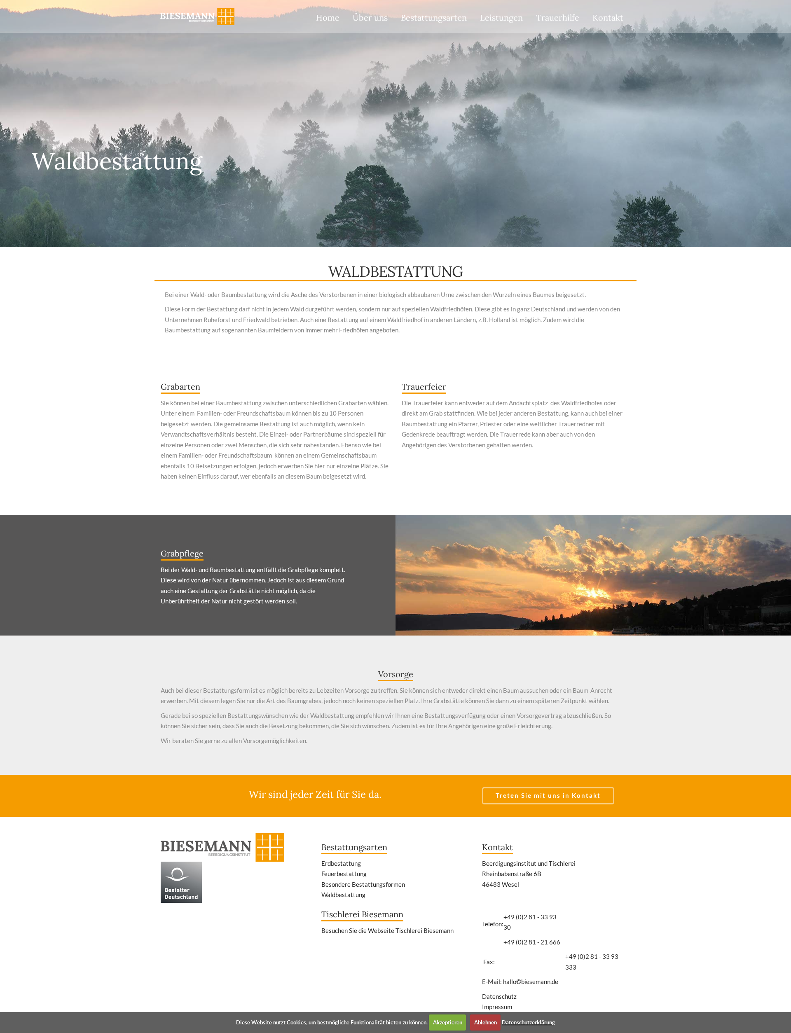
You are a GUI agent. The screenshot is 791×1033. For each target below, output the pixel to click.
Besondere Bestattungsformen (363, 884)
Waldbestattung (343, 894)
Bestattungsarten (434, 17)
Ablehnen (485, 1022)
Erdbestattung (341, 863)
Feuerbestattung (344, 873)
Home (327, 17)
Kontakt (607, 17)
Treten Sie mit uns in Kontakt (548, 795)
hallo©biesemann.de (530, 981)
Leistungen (501, 17)
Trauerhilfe (557, 17)
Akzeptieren (447, 1022)
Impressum (497, 1006)
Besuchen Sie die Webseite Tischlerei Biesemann (387, 930)
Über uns (370, 17)
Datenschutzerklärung (528, 1022)
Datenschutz (499, 996)
